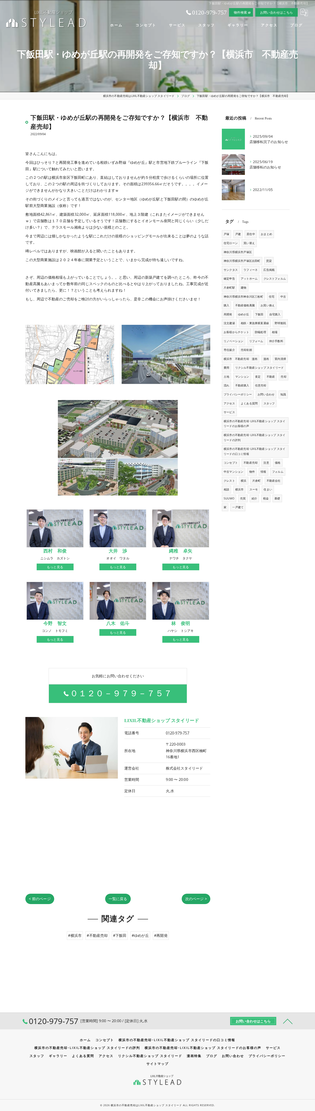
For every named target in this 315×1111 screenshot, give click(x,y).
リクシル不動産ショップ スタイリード (259, 368)
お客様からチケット (236, 332)
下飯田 (259, 314)
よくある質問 (249, 403)
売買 (243, 498)
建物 (243, 288)
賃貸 (269, 261)
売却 (283, 377)
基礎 (277, 498)
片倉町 (256, 481)
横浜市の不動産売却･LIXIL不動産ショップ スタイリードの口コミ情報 (254, 451)
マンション (242, 377)
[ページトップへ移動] (287, 1021)
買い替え (249, 243)
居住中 (251, 234)
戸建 (238, 234)
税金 (266, 498)
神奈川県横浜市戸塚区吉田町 (242, 261)
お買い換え (268, 305)
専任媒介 (229, 350)
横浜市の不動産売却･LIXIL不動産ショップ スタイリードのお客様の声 (254, 423)
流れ (226, 385)
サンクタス (231, 270)
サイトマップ (157, 1064)
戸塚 (226, 234)
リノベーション (233, 341)
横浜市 (239, 489)
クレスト (229, 481)
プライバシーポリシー (238, 394)
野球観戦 (280, 323)
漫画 (266, 359)
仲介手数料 (276, 341)
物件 (252, 472)
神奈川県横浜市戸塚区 (238, 252)
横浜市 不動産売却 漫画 (240, 359)
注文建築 (229, 323)
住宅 (271, 297)
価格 (277, 463)
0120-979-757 (177, 732)
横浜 (243, 481)
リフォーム (256, 341)
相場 (274, 332)
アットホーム (249, 279)
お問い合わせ (266, 394)
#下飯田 (120, 935)
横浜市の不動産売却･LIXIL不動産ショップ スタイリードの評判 (254, 437)
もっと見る (55, 567)
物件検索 (240, 12)
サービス (229, 412)
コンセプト (231, 463)
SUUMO (229, 498)
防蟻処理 (260, 332)
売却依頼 (246, 350)
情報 (263, 472)
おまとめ (266, 234)
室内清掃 (280, 359)
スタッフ (269, 403)
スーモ (254, 489)
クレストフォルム (275, 279)
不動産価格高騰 (245, 305)
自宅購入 (275, 314)
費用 (226, 368)
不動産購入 (242, 385)
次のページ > (196, 898)
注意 (266, 463)
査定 (258, 377)
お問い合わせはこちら (276, 12)
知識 (283, 394)
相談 (226, 489)
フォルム (277, 472)
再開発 (228, 314)
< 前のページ (40, 898)
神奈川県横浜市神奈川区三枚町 (243, 297)
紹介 (254, 498)
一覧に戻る (118, 898)
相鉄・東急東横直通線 (255, 323)
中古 (283, 297)
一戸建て (238, 507)
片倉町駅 (229, 288)
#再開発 (161, 935)
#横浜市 (75, 935)
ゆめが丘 (243, 314)
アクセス (229, 403)
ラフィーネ (251, 270)
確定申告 (229, 279)
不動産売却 (251, 463)
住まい (268, 489)
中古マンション (233, 472)
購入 (226, 305)
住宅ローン (231, 243)
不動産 (271, 377)
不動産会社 (274, 481)
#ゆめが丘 (140, 935)
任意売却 (260, 385)
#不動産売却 (97, 935)
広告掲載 (269, 270)
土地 (226, 377)
